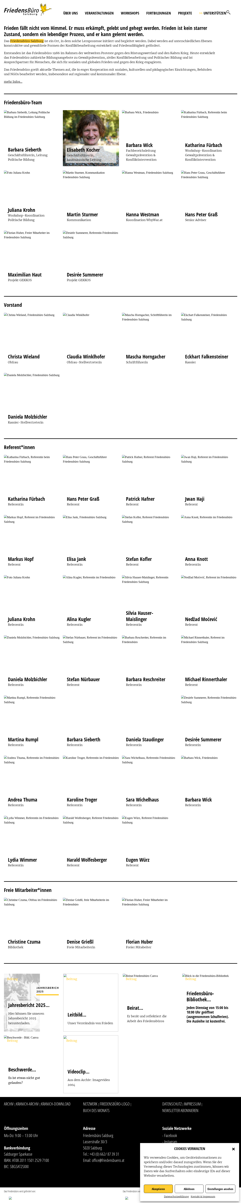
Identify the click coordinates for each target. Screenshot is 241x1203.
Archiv (9, 1104)
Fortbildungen (158, 13)
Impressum (192, 1104)
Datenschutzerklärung (176, 1196)
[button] (233, 1149)
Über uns (70, 13)
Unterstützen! (213, 13)
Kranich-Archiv (27, 1104)
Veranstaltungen (99, 13)
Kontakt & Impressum (203, 1196)
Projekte (185, 13)
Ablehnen (189, 1189)
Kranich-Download (56, 1104)
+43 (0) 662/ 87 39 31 (104, 1154)
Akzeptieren (158, 1189)
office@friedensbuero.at (108, 1160)
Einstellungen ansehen (220, 1189)
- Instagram (169, 1141)
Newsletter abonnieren (180, 1110)
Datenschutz (172, 1104)
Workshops (130, 13)
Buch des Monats (96, 1110)
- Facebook (169, 1135)
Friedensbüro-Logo (115, 1104)
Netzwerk (90, 1104)
